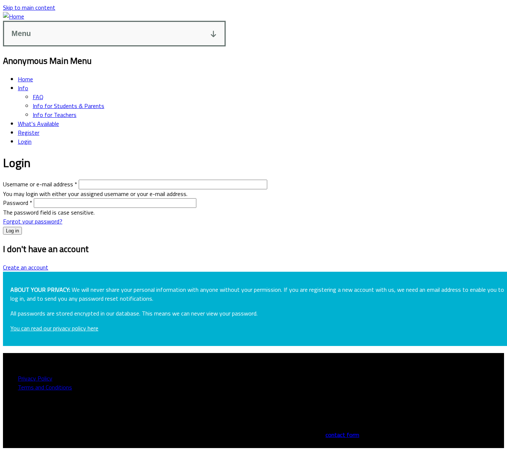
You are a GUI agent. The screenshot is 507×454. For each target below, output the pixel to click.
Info (23, 88)
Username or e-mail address (40, 184)
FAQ (38, 96)
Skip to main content (29, 7)
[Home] (13, 16)
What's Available (38, 123)
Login (25, 141)
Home (25, 79)
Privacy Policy (35, 378)
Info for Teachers (54, 114)
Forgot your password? (32, 221)
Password (17, 202)
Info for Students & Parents (68, 105)
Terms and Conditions (45, 387)
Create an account (25, 267)
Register (28, 132)
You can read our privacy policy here (54, 328)
